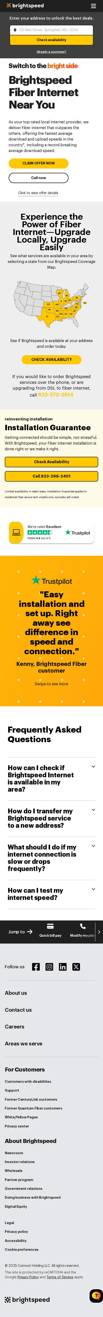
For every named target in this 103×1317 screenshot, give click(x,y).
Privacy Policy (28, 1277)
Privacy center (17, 1126)
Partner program (19, 1179)
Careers (14, 1026)
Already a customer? (51, 51)
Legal (9, 1222)
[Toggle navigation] (93, 6)
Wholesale (13, 1170)
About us (16, 993)
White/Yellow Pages (21, 1117)
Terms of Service (59, 1277)
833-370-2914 (55, 394)
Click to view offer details (38, 193)
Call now (38, 178)
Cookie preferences (22, 1249)
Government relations (23, 1188)
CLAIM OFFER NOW (39, 163)
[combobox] (52, 30)
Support (12, 1090)
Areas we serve (23, 1043)
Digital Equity (16, 1206)
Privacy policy (16, 1231)
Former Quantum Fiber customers (33, 1108)
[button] (51, 462)
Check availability (51, 40)
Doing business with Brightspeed (32, 1197)
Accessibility (15, 1240)
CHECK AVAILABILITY (51, 360)
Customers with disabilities (28, 1081)
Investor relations (20, 1162)
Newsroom (14, 1153)
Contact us (18, 1010)
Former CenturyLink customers (31, 1099)
